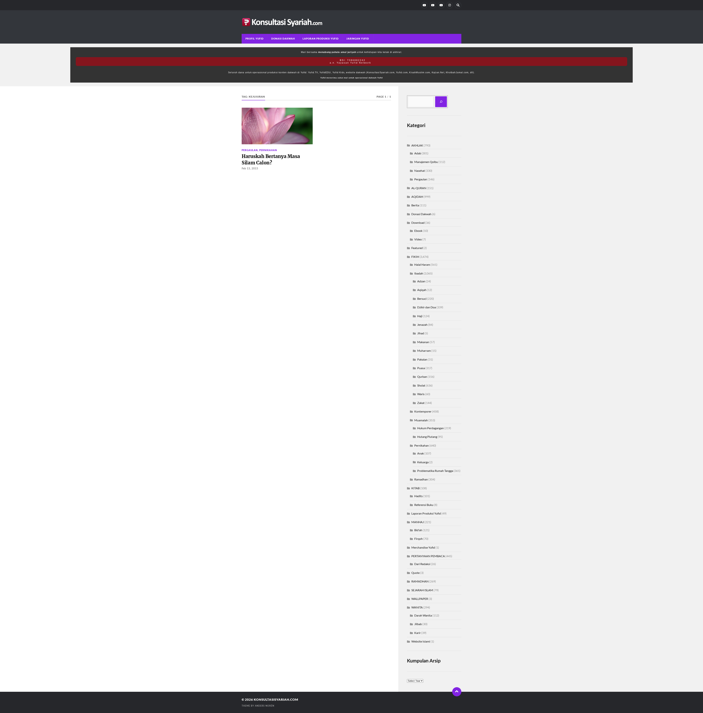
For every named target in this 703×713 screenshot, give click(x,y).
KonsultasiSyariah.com (276, 699)
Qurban (422, 376)
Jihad (420, 333)
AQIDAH (417, 196)
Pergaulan (250, 150)
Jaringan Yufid (357, 38)
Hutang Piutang (427, 436)
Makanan (423, 342)
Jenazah (422, 324)
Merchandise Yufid (423, 547)
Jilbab (418, 624)
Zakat (421, 402)
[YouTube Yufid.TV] (424, 5)
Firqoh (418, 538)
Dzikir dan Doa (426, 307)
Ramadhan (421, 479)
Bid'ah (418, 530)
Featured (417, 248)
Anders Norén (264, 706)
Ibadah (418, 273)
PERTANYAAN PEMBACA (428, 556)
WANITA (417, 607)
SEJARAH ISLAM (422, 590)
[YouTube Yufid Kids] (441, 5)
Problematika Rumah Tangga (435, 470)
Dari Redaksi (422, 564)
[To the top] (456, 691)
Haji (419, 316)
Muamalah (421, 420)
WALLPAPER (419, 598)
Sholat (421, 385)
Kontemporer (423, 411)
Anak (420, 453)
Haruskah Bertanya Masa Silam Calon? (271, 159)
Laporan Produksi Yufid (321, 38)
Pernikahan (268, 150)
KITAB (415, 488)
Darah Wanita (423, 615)
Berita (415, 205)
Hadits (418, 496)
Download (418, 222)
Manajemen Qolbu (426, 162)
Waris (421, 394)
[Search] (458, 5)
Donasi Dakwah (283, 38)
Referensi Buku (423, 504)
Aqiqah (421, 289)
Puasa (421, 368)
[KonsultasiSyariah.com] (351, 22)
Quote (415, 572)
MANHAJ (417, 522)
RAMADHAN (420, 581)
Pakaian (422, 359)
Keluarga (423, 462)
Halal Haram (422, 264)
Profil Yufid (255, 38)
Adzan (421, 281)
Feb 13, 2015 (250, 168)
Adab (417, 153)
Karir (417, 632)
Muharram (424, 350)
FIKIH (415, 256)
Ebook (418, 230)
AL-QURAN (418, 188)
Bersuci (422, 298)
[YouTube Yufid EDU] (432, 5)
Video (418, 239)
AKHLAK (417, 145)
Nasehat (419, 170)
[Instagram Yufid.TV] (449, 5)
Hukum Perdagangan (430, 428)
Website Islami (420, 641)
